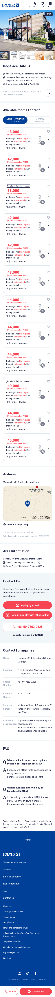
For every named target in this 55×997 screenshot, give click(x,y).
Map (42, 74)
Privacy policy (9, 917)
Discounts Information (14, 862)
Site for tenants (11, 883)
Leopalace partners (11, 941)
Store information (12, 876)
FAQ (5, 891)
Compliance (8, 922)
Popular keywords (11, 952)
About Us (7, 906)
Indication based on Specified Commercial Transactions (21, 934)
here (41, 776)
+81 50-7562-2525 (27, 681)
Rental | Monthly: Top (12, 821)
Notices (7, 869)
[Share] (48, 93)
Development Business (13, 911)
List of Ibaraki (19, 824)
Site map (7, 958)
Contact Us (8, 898)
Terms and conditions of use (15, 928)
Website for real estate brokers (16, 947)
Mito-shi (32, 824)
